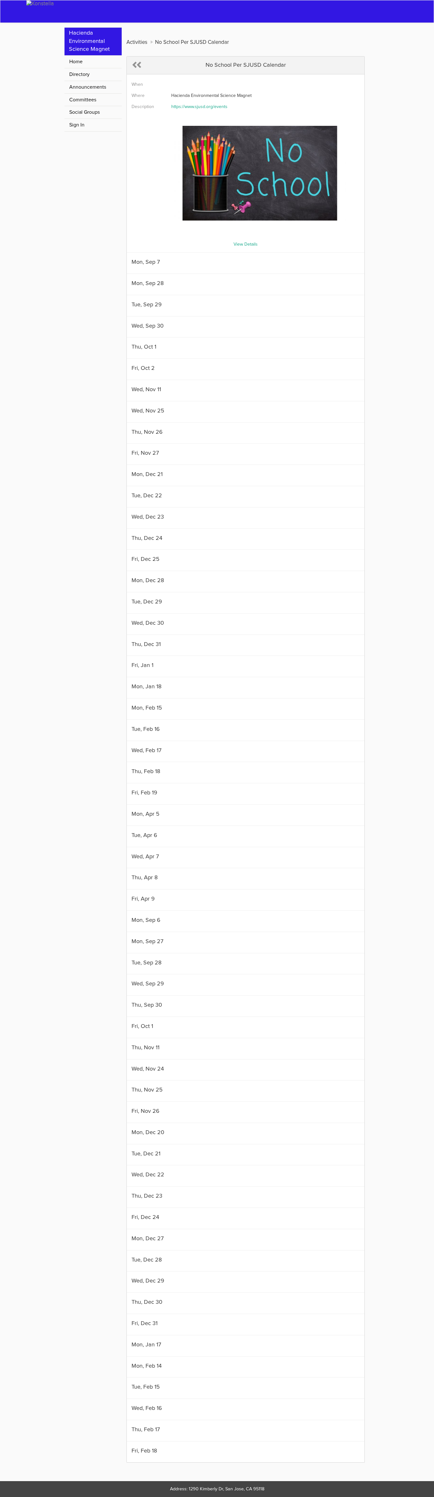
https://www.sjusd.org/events (199, 107)
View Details (246, 244)
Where (138, 95)
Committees (82, 99)
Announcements (87, 87)
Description (143, 107)
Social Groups (84, 112)
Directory (79, 74)
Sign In (77, 124)
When (137, 84)
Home (76, 61)
